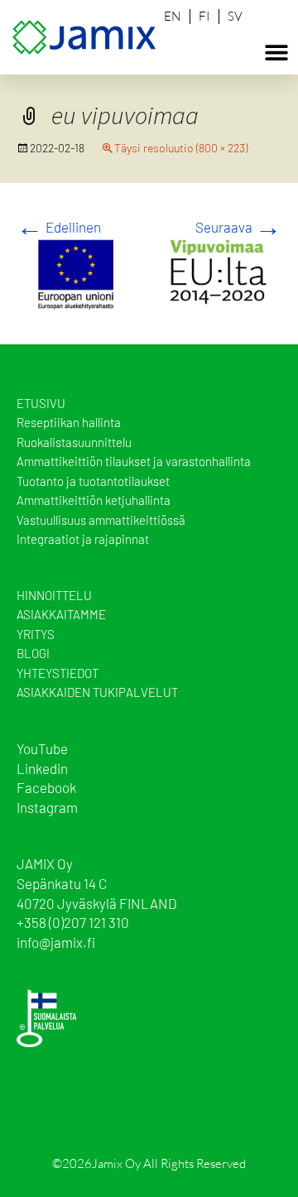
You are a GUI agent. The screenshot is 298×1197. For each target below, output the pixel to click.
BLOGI (33, 653)
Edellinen (59, 227)
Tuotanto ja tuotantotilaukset (93, 481)
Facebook (46, 787)
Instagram (47, 807)
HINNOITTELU (54, 595)
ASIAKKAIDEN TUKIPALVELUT (97, 692)
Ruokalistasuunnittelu (74, 442)
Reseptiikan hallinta (69, 422)
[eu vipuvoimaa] (149, 271)
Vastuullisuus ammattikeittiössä (101, 519)
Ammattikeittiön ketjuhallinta (94, 500)
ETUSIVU (41, 403)
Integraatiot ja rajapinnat (83, 538)
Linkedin (42, 768)
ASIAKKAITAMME (61, 614)
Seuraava (238, 227)
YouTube (42, 748)
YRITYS (36, 634)
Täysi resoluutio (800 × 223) (181, 148)
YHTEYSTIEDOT (58, 673)
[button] (277, 51)
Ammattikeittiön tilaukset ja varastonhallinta (134, 461)
